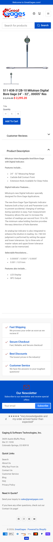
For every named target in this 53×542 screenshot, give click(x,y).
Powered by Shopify (37, 529)
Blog (4, 477)
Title (5, 106)
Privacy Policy (8, 485)
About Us (6, 463)
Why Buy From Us (10, 466)
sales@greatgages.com (32, 499)
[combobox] (26, 25)
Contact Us (7, 470)
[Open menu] (48, 13)
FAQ (4, 481)
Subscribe (42, 405)
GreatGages (20, 529)
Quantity (6, 109)
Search (45, 25)
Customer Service (10, 474)
